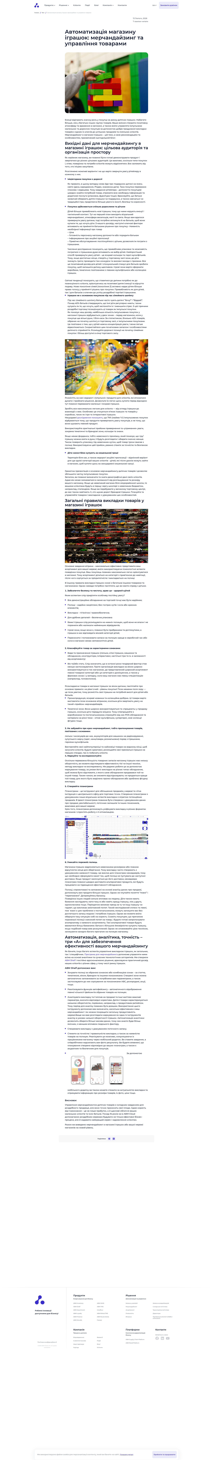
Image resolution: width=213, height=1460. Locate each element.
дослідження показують (90, 417)
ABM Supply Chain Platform (135, 1339)
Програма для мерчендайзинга (101, 954)
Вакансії (100, 1337)
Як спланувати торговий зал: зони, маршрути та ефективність (103, 1266)
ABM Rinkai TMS (102, 1313)
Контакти (122, 5)
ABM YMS (100, 1306)
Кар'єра (76, 1347)
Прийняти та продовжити (164, 1455)
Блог (96, 5)
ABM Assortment (79, 1310)
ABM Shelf (70, 960)
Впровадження (78, 1337)
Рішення (63, 5)
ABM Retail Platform (132, 1343)
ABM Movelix (77, 1320)
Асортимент (130, 1310)
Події (87, 5)
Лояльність (130, 1313)
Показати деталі (126, 1455)
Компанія (107, 5)
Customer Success (79, 1341)
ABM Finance (77, 1317)
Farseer (99, 1320)
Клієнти (77, 5)
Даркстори (156, 1313)
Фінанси (129, 1317)
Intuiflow (100, 1310)
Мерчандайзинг (131, 1306)
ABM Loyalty (77, 1313)
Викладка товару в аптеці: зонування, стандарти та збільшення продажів (153, 1266)
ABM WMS (100, 1303)
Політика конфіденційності (47, 1342)
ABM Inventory (78, 1303)
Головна (36, 12)
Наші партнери (78, 1344)
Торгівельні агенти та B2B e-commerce (163, 1317)
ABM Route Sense (103, 1317)
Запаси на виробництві (161, 1303)
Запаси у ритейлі (132, 1303)
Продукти (48, 5)
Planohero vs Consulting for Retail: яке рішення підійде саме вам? (56, 1266)
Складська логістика (160, 1306)
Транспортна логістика (161, 1310)
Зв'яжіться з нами (161, 1335)
